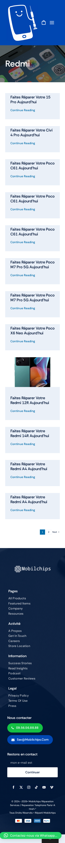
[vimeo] (52, 787)
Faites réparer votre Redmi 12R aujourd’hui (29, 400)
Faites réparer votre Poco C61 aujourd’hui (32, 166)
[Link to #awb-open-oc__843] (52, 22)
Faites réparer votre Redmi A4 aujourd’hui (28, 466)
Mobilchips (50, 812)
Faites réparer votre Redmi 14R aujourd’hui (29, 433)
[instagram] (29, 787)
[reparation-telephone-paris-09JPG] (22, 6)
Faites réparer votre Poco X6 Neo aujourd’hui (32, 331)
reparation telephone (34, 805)
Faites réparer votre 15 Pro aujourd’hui (30, 99)
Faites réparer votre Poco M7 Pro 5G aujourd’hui (32, 264)
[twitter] (21, 787)
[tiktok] (36, 787)
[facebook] (13, 787)
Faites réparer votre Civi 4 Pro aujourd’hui (31, 132)
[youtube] (44, 787)
